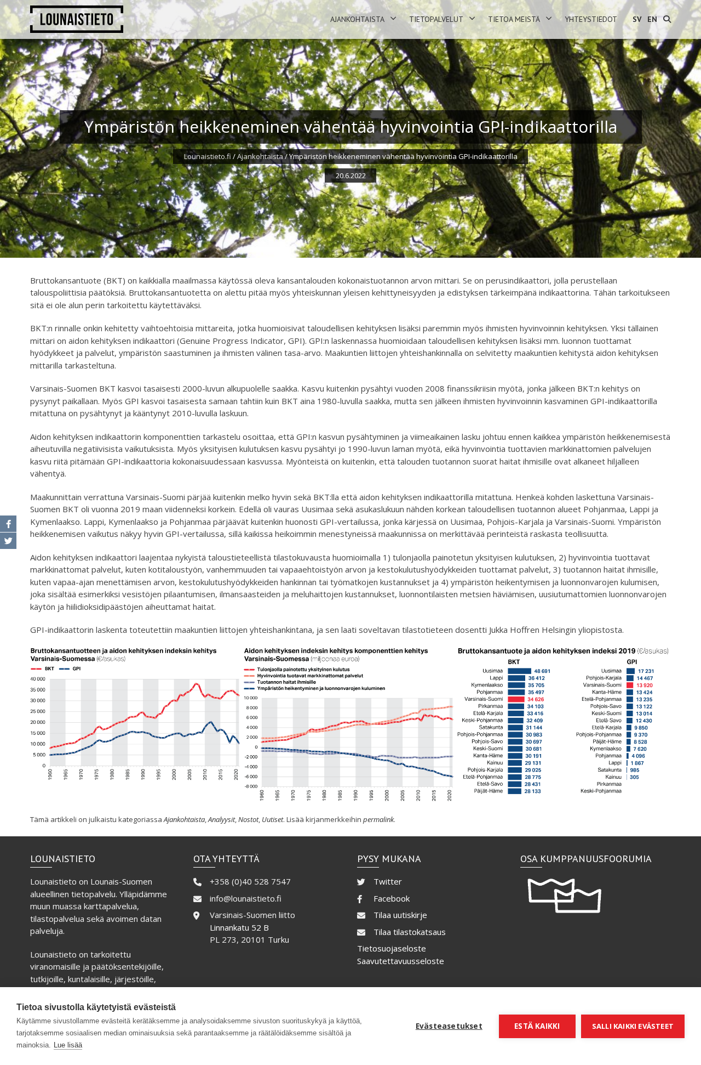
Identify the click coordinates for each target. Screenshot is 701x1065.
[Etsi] (667, 19)
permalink (378, 819)
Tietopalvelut (436, 19)
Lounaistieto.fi (207, 156)
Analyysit (221, 819)
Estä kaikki (537, 1026)
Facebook (392, 898)
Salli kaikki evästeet (633, 1026)
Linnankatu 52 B (239, 927)
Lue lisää (68, 1045)
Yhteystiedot (591, 19)
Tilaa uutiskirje (400, 914)
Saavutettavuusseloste (400, 960)
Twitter (388, 881)
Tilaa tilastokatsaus (410, 931)
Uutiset (272, 819)
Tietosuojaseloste (391, 948)
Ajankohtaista (357, 19)
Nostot (248, 819)
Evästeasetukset (449, 1026)
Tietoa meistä (514, 19)
